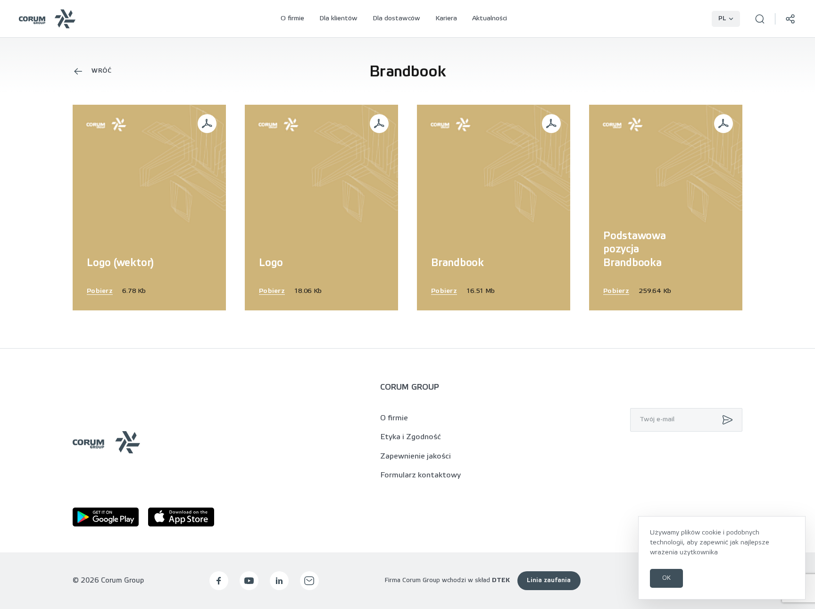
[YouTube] (249, 580)
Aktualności (489, 19)
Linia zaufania (549, 580)
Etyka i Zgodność (410, 437)
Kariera (446, 19)
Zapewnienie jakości (415, 456)
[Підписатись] (725, 420)
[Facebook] (218, 580)
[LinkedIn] (279, 580)
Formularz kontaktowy (420, 475)
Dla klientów (338, 19)
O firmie (292, 19)
